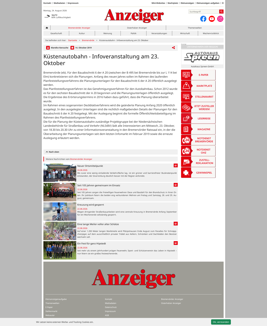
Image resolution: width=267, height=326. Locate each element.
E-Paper (49, 307)
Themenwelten (195, 27)
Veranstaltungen (159, 33)
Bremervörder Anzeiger (79, 27)
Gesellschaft (56, 33)
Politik (133, 33)
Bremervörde (88, 40)
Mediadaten (59, 3)
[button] (223, 3)
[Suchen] (221, 11)
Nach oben (53, 151)
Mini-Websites (158, 3)
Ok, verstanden (221, 321)
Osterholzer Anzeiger (137, 27)
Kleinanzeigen (187, 3)
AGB (107, 315)
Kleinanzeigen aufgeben (207, 3)
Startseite (72, 40)
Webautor (50, 315)
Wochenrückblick (211, 33)
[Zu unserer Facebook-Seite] (203, 19)
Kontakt (47, 3)
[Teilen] (173, 48)
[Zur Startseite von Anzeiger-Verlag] (134, 16)
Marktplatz (173, 3)
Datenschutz (111, 307)
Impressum (73, 3)
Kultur (82, 33)
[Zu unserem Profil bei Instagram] (220, 19)
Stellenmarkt (51, 311)
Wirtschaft (185, 33)
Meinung (107, 33)
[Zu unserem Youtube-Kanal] (212, 19)
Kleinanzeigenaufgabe (56, 299)
